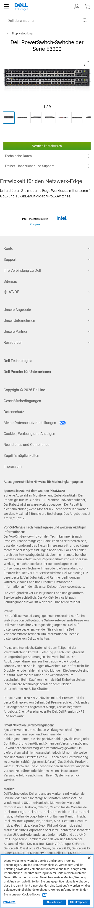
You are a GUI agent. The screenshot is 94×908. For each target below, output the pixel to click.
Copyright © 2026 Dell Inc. (25, 390)
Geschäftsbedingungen (22, 401)
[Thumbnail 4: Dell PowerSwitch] (49, 117)
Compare (35, 224)
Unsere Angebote (17, 310)
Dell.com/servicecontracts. (66, 586)
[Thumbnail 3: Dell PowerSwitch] (36, 117)
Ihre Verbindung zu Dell (22, 270)
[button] (76, 6)
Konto (8, 248)
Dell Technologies (18, 361)
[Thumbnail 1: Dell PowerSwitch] (8, 117)
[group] (47, 80)
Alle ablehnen (54, 902)
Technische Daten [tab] (18, 156)
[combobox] (47, 20)
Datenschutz (14, 412)
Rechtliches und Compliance (26, 444)
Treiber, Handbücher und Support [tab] (29, 166)
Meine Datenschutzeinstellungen (30, 423)
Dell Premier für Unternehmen (27, 372)
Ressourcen (13, 342)
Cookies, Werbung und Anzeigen (29, 434)
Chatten (43, 689)
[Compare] (61, 218)
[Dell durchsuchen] (85, 20)
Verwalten (9, 902)
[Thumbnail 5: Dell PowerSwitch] (63, 117)
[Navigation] (6, 6)
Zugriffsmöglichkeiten (21, 455)
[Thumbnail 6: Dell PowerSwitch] (77, 117)
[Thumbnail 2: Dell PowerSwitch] (22, 117)
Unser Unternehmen (19, 320)
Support (10, 259)
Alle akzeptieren (79, 902)
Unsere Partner (15, 331)
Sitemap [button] (10, 281)
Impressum (13, 466)
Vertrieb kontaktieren (47, 146)
